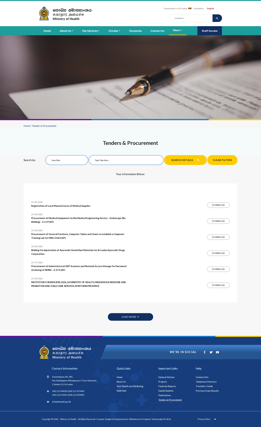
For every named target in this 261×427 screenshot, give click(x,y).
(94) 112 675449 (76, 391)
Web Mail (121, 390)
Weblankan (134, 419)
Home (47, 30)
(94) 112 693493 (76, 395)
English (210, 8)
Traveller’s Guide (204, 386)
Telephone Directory (206, 381)
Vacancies (135, 30)
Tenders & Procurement (170, 399)
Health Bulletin (165, 390)
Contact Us (157, 30)
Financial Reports (167, 386)
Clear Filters (222, 160)
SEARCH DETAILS (182, 160)
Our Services (90, 30)
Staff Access (210, 30)
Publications (164, 395)
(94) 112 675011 (60, 395)
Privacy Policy (204, 419)
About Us (65, 30)
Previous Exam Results (207, 390)
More (176, 30)
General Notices (166, 377)
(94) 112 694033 (60, 391)
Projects (162, 381)
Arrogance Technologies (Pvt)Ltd (156, 419)
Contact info (202, 377)
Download (218, 205)
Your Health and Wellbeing (130, 386)
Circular (113, 30)
